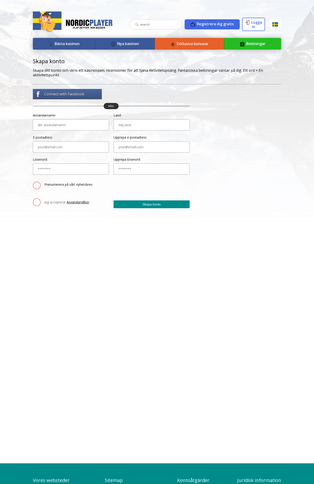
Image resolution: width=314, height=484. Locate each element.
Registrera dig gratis (215, 23)
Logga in (256, 24)
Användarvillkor (78, 202)
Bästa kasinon (67, 43)
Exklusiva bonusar (192, 43)
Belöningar (255, 43)
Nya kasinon (127, 43)
